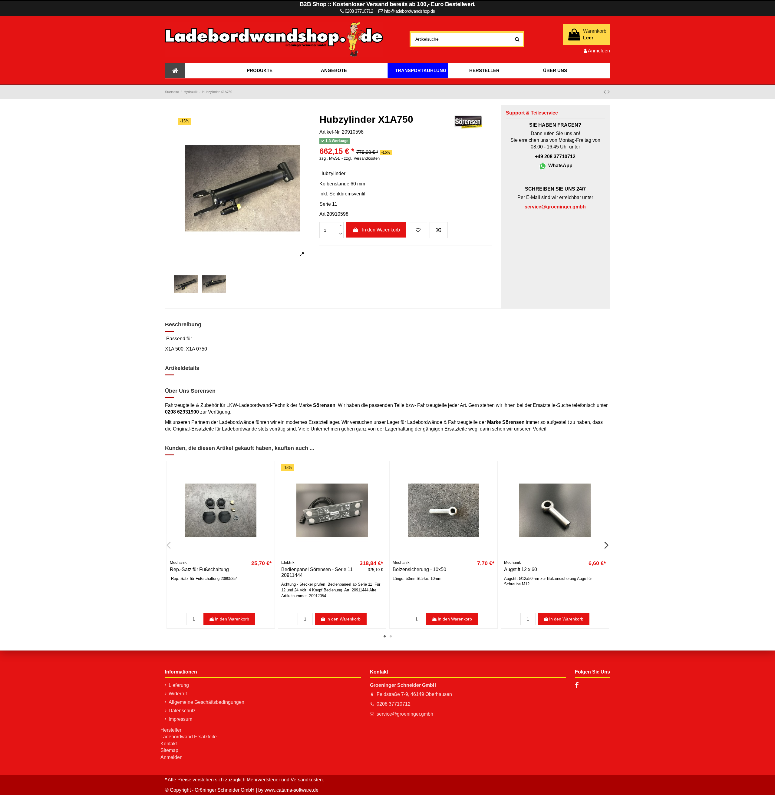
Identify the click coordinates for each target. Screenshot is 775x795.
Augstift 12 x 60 (520, 569)
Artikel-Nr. (330, 132)
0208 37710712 (394, 704)
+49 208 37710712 (555, 156)
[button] (259, 70)
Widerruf (178, 693)
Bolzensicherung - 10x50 (419, 569)
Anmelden (171, 757)
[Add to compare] (439, 230)
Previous (168, 544)
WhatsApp (559, 165)
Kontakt (168, 743)
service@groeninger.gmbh (405, 714)
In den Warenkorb (381, 229)
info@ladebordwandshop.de (409, 11)
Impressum (180, 719)
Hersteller (170, 730)
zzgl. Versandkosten (362, 158)
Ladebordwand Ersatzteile (188, 736)
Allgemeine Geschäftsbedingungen (206, 702)
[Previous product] (605, 91)
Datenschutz (182, 710)
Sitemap (169, 750)
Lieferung (179, 685)
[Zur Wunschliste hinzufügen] (418, 230)
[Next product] (609, 91)
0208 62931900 (182, 411)
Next (606, 544)
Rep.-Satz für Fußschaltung (199, 569)
